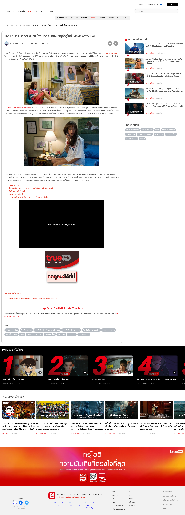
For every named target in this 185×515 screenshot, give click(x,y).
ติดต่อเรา (166, 508)
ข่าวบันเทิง (74, 17)
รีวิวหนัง (102, 17)
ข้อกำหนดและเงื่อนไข (169, 496)
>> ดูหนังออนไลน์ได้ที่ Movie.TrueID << (61, 308)
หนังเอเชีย (5, 433)
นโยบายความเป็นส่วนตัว (170, 500)
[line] (15, 502)
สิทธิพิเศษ (21, 11)
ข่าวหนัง (93, 17)
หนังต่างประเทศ (150, 53)
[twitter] (27, 502)
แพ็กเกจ (132, 502)
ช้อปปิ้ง (114, 502)
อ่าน (29, 11)
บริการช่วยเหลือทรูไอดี (120, 509)
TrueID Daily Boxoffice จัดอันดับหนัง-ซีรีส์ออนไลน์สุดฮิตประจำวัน (33, 299)
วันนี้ (8, 11)
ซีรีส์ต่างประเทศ (114, 17)
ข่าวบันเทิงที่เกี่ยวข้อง (13, 397)
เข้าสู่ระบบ (173, 4)
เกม (35, 11)
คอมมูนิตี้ (132, 505)
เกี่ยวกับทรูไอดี (167, 492)
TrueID (13, 4)
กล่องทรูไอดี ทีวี (153, 4)
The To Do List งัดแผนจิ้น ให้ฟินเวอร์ (18, 108)
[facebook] (21, 502)
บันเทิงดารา (18, 25)
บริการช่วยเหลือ (168, 504)
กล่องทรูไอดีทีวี (117, 505)
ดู (13, 11)
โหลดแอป (140, 4)
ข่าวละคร (84, 17)
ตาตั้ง (43, 11)
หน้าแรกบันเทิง (62, 17)
